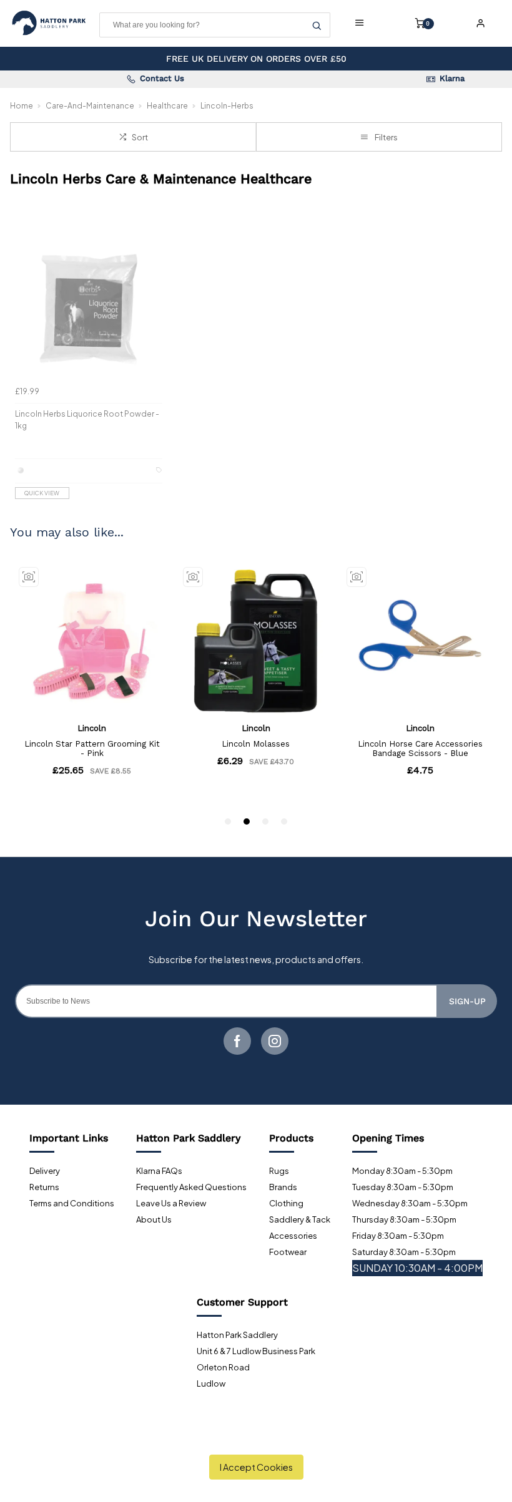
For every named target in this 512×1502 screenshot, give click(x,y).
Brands (283, 1187)
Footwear (288, 1252)
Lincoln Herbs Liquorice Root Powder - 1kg (87, 419)
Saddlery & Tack (299, 1219)
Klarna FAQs (159, 1171)
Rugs (279, 1171)
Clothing (286, 1203)
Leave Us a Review (171, 1203)
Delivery (44, 1171)
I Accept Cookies (256, 1467)
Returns (44, 1187)
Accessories (293, 1236)
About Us (154, 1219)
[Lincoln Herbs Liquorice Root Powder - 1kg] (88, 306)
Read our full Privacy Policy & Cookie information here (256, 1438)
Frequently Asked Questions (191, 1187)
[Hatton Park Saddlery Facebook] (237, 1041)
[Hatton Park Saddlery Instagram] (274, 1041)
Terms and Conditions (71, 1203)
